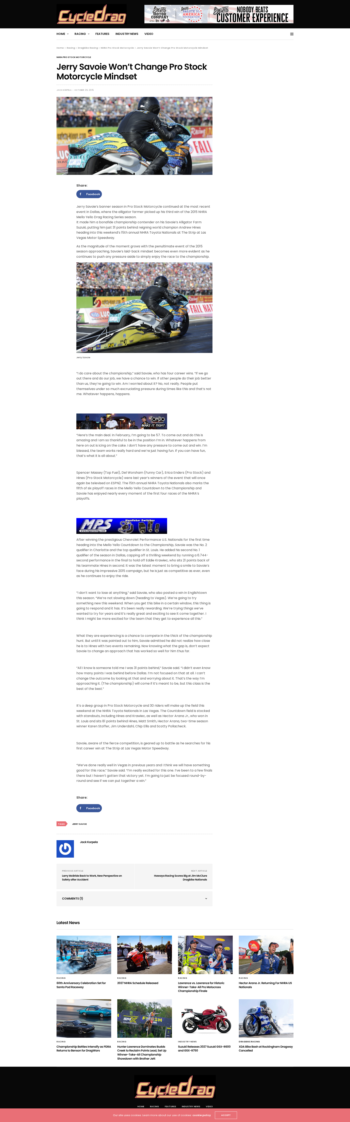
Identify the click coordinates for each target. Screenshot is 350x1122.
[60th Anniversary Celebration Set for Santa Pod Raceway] (84, 955)
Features (102, 34)
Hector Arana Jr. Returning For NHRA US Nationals (265, 985)
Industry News (126, 34)
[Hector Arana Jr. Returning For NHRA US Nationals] (266, 955)
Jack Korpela (64, 90)
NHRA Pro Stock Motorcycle (74, 57)
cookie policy (201, 1115)
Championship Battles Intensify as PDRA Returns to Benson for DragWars (84, 1049)
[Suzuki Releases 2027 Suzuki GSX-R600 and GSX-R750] (205, 1018)
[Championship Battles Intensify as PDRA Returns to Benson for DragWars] (84, 1018)
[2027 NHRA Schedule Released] (144, 955)
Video (148, 34)
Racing (80, 34)
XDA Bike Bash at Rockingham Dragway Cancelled (266, 1049)
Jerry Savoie (79, 824)
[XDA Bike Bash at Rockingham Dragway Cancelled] (266, 1018)
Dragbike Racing (249, 1042)
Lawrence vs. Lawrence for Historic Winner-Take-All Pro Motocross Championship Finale (201, 987)
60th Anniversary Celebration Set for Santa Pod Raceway (81, 985)
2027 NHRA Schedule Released (137, 983)
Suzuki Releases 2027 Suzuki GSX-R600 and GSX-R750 (204, 1049)
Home (61, 34)
